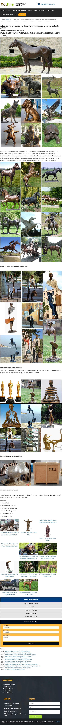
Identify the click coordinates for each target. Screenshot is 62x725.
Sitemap (58, 722)
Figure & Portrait (19, 10)
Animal (30, 10)
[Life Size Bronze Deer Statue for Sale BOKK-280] (47, 566)
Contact (22, 14)
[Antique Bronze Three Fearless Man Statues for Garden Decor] (28, 566)
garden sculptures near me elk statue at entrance (17, 651)
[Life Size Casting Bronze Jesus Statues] (28, 525)
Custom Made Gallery (9, 14)
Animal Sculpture (31, 607)
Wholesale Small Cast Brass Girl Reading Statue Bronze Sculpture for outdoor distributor (9, 546)
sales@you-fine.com (48, 4)
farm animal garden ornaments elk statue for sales (18, 667)
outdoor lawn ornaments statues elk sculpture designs (18, 653)
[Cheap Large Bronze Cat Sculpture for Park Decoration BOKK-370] (9, 525)
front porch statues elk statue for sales (14, 669)
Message (8, 19)
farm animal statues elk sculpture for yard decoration (18, 659)
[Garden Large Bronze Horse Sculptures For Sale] (9, 584)
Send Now (36, 717)
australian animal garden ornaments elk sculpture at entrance (20, 654)
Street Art (50, 10)
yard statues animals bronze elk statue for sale (17, 663)
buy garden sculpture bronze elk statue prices (16, 658)
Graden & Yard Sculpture (31, 610)
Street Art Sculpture (31, 613)
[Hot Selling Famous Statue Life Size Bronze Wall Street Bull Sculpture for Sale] (28, 548)
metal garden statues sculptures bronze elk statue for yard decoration (22, 666)
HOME (3, 10)
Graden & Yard (39, 10)
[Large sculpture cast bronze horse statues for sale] (28, 584)
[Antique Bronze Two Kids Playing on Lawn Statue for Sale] (47, 548)
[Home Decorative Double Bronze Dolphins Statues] (9, 566)
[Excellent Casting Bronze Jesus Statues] (47, 530)
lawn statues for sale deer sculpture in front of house (18, 661)
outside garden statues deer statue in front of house (18, 656)
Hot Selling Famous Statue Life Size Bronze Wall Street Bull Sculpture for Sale (28, 558)
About (9, 10)
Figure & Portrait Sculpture (31, 603)
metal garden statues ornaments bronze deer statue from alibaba (21, 664)
